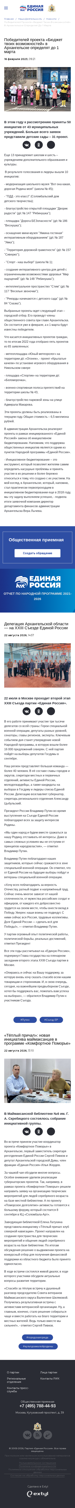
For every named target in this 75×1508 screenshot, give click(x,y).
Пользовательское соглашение (37, 1462)
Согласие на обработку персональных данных (37, 1475)
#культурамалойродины (38, 1346)
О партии (13, 1372)
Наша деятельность (30, 18)
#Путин (25, 1019)
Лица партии (48, 1372)
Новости (51, 18)
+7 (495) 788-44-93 (37, 1405)
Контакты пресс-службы (18, 1389)
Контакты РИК (49, 1378)
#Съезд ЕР (51, 1019)
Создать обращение (37, 553)
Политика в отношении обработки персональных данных (38, 1470)
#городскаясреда (37, 1337)
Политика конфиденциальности (37, 1466)
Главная (9, 18)
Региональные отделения (16, 1380)
